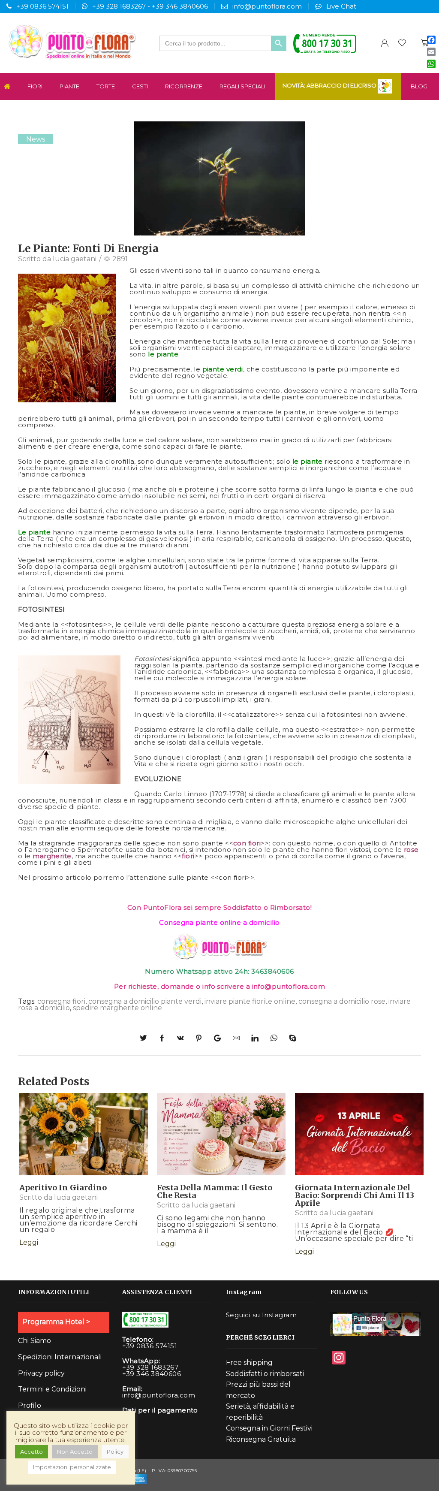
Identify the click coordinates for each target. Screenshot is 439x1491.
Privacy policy (41, 1373)
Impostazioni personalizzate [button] (72, 1467)
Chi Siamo (34, 1341)
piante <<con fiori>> (219, 877)
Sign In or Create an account (384, 43)
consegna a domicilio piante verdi (144, 1001)
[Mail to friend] (238, 1038)
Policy (115, 1451)
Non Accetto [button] (75, 1451)
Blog (419, 86)
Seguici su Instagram (261, 1315)
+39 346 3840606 (180, 6)
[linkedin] (256, 1038)
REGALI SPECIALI (242, 86)
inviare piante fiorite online (249, 1001)
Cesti (140, 86)
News (35, 139)
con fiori (247, 843)
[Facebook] (163, 1038)
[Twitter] (147, 1038)
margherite (52, 856)
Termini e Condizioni (52, 1389)
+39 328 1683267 (119, 6)
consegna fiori (61, 1001)
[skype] (292, 1038)
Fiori (34, 86)
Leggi (81, 1142)
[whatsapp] (275, 1038)
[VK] (182, 1038)
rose (411, 849)
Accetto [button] (31, 1451)
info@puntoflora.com (267, 6)
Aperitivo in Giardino (63, 1187)
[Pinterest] (200, 1038)
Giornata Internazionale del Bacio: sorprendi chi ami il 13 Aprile (354, 1195)
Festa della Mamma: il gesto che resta (214, 1191)
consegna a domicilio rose (341, 1001)
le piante (163, 354)
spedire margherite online (117, 1008)
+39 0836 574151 (42, 6)
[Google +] (219, 1038)
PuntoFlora (162, 907)
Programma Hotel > (56, 1322)
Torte (105, 86)
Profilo (29, 1405)
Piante (69, 86)
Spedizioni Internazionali (60, 1357)
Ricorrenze (183, 86)
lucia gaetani (74, 259)
